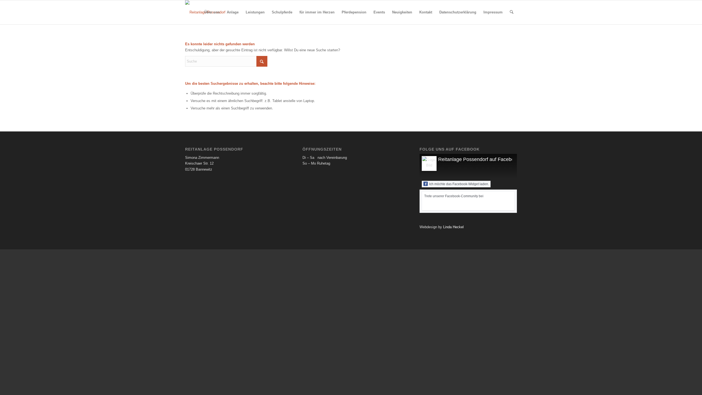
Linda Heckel (453, 227)
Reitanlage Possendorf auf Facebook (478, 159)
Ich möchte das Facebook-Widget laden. (459, 184)
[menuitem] (212, 12)
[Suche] (511, 12)
